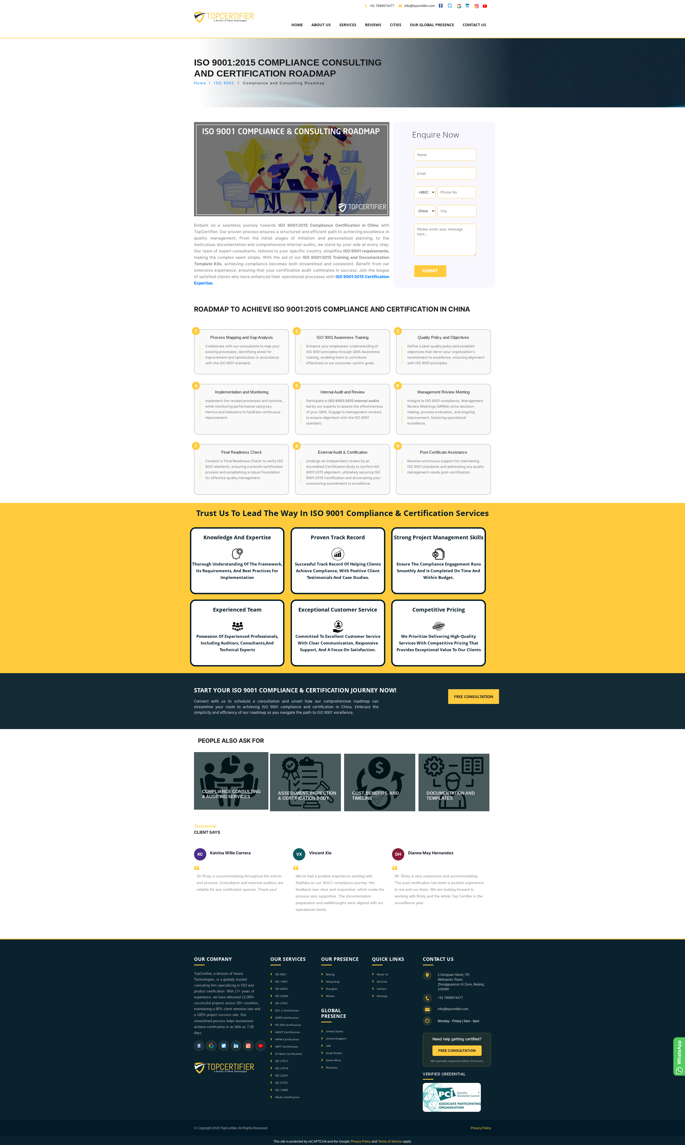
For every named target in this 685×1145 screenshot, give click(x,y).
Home (297, 24)
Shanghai (331, 989)
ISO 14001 (281, 981)
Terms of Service (390, 1141)
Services (382, 981)
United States (334, 1031)
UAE (328, 1046)
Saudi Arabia (334, 1053)
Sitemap (382, 996)
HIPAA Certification (287, 1039)
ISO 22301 (281, 1075)
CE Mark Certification (288, 1054)
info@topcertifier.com (419, 6)
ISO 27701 (281, 1083)
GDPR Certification (287, 1017)
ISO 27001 (281, 1003)
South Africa (333, 1060)
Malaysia (331, 1067)
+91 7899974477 (381, 6)
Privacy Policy (481, 1128)
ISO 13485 (281, 1090)
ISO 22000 (281, 996)
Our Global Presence (432, 24)
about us (321, 24)
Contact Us (474, 24)
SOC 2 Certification (287, 1010)
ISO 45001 (281, 989)
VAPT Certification (286, 1046)
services (347, 24)
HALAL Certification (287, 1097)
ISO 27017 (281, 1061)
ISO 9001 (224, 83)
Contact (382, 989)
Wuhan (330, 996)
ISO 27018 (281, 1068)
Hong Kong (332, 981)
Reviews (373, 24)
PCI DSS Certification (288, 1025)
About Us (382, 974)
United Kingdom (336, 1038)
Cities (395, 24)
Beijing (330, 974)
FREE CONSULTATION (457, 1050)
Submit (430, 270)
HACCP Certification (287, 1032)
